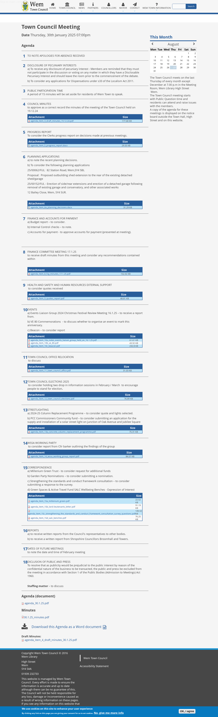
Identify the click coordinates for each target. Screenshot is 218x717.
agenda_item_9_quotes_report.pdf (47, 298)
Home (52, 7)
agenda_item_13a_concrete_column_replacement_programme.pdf (63, 431)
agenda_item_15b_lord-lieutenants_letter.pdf (53, 506)
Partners (93, 7)
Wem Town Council (95, 658)
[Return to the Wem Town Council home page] (35, 6)
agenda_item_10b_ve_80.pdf (44, 343)
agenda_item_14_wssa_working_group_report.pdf (55, 456)
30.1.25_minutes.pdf (36, 617)
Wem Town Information (157, 7)
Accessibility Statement (94, 666)
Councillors (108, 7)
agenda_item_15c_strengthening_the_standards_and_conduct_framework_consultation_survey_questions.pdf (81, 513)
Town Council (67, 7)
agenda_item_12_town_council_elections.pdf (52, 398)
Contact (135, 7)
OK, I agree (187, 711)
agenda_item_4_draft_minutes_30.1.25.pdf (51, 640)
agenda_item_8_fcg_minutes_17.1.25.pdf (50, 273)
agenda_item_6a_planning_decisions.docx (51, 207)
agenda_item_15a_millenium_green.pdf (50, 501)
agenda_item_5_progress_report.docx (49, 145)
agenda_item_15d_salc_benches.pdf (48, 518)
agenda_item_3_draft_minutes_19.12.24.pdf (52, 120)
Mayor (123, 7)
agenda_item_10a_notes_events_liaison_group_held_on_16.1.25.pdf (64, 340)
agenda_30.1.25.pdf (37, 603)
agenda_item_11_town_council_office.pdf (51, 370)
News (82, 7)
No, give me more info (109, 713)
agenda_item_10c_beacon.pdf (45, 346)
